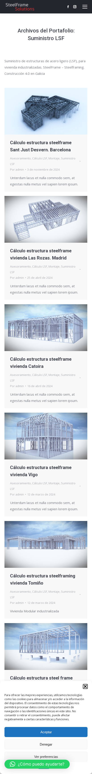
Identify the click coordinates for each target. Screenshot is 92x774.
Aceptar (46, 732)
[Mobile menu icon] (85, 6)
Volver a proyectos (34, 219)
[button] (85, 686)
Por (17, 169)
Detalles (52, 111)
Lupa (40, 111)
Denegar (46, 744)
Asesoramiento (20, 158)
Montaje (54, 158)
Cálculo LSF (39, 158)
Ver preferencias (46, 757)
